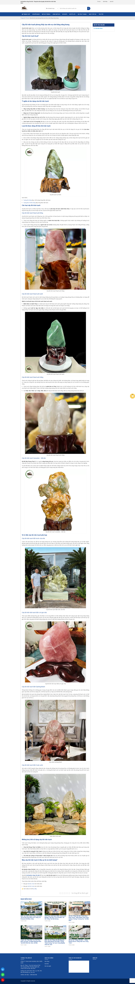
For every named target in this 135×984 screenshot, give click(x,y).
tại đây (35, 888)
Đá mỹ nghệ (35, 14)
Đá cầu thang (82, 14)
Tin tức (99, 1)
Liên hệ (111, 1)
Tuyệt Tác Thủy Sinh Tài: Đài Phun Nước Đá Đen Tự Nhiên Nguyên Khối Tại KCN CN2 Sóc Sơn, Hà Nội (31, 941)
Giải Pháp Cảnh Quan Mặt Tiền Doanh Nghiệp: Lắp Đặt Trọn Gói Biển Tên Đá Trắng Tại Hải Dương (55, 917)
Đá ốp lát (72, 14)
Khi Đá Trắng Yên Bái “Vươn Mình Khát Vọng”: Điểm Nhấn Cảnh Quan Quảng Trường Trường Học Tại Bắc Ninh (79, 918)
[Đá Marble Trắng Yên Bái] (24, 10)
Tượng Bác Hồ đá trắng (29, 202)
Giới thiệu (105, 1)
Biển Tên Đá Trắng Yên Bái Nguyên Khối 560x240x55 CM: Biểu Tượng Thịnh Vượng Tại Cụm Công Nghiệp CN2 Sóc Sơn (55, 942)
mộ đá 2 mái (31, 883)
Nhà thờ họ (92, 14)
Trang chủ (26, 14)
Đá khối (64, 14)
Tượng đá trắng (27, 200)
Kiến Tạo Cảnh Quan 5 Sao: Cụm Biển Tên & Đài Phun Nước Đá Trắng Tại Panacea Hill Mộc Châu (31, 917)
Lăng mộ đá (56, 14)
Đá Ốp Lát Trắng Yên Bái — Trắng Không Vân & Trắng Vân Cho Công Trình (78, 941)
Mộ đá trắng (46, 14)
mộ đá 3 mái (31, 886)
